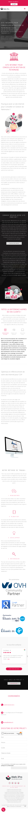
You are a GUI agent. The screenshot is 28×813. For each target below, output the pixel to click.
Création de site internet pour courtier (14, 800)
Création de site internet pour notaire (14, 791)
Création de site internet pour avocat (14, 789)
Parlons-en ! (14, 683)
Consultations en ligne (5, 334)
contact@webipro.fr (8, 722)
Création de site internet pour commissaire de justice (14, 795)
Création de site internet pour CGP (14, 802)
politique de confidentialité (7, 765)
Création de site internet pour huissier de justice (14, 793)
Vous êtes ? (9, 36)
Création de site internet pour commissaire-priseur (14, 796)
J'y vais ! (14, 4)
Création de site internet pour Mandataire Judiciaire (14, 797)
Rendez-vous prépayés (14, 334)
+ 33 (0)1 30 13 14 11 (9, 704)
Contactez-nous (14, 243)
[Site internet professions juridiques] (5, 8)
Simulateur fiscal (22, 334)
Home (2, 36)
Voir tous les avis (14, 668)
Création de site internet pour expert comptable (14, 792)
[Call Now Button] (3, 810)
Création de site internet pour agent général (14, 799)
